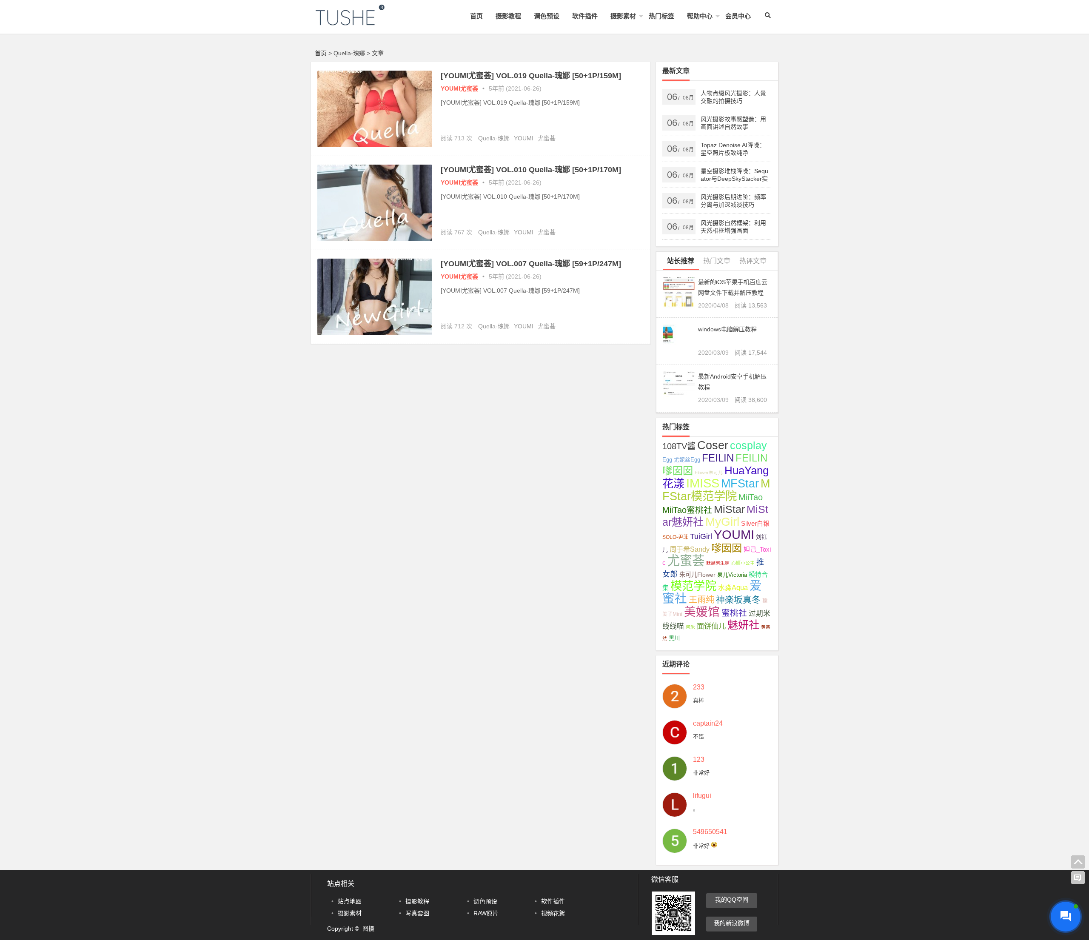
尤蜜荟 (547, 138)
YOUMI (523, 138)
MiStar (729, 509)
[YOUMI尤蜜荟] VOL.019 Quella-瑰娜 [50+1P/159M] (531, 75)
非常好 (701, 772)
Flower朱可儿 (709, 472)
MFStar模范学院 (716, 490)
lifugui (702, 795)
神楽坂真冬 (738, 599)
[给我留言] (1078, 878)
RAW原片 (486, 913)
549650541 (710, 832)
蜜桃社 (734, 613)
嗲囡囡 (726, 548)
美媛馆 (702, 611)
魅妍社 (743, 625)
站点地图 (350, 901)
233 (698, 687)
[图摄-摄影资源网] (361, 22)
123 (698, 759)
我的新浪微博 (732, 923)
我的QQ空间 (731, 899)
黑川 (674, 638)
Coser (712, 445)
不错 (698, 736)
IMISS (702, 483)
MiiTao (750, 497)
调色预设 (546, 16)
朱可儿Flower (697, 574)
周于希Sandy (690, 549)
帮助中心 (700, 16)
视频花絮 (553, 913)
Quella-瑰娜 (494, 138)
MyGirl (722, 521)
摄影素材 (623, 16)
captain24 (708, 723)
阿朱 (690, 627)
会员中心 (738, 16)
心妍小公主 (743, 563)
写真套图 (417, 913)
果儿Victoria (732, 575)
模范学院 (693, 585)
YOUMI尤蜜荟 (459, 88)
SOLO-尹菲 (675, 537)
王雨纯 (701, 599)
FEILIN (718, 458)
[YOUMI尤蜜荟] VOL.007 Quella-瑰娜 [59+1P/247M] (531, 263)
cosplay (748, 445)
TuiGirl (701, 536)
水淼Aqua (733, 587)
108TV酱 (679, 446)
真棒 (698, 700)
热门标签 (661, 16)
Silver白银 (755, 523)
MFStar (740, 483)
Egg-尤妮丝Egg (681, 460)
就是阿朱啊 (718, 563)
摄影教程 (508, 16)
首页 (476, 16)
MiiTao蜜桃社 (687, 510)
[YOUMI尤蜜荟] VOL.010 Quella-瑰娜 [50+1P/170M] (531, 169)
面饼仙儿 (711, 626)
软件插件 (585, 16)
